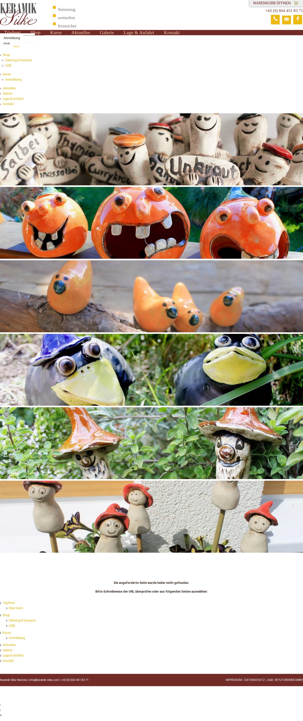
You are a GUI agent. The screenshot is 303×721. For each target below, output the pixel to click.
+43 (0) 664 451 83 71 (75, 680)
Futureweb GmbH (290, 680)
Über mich (16, 608)
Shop (36, 32)
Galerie (107, 32)
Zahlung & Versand (18, 60)
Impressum (233, 680)
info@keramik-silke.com (44, 680)
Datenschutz (254, 680)
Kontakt (172, 32)
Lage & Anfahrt (139, 32)
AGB (7, 43)
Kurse (56, 32)
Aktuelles (80, 32)
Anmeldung (12, 38)
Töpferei (12, 32)
